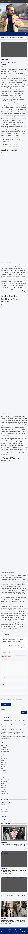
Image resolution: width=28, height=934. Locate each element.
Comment (4, 659)
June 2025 (3, 762)
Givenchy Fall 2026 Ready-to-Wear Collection (12, 729)
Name (3, 677)
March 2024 (4, 791)
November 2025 (5, 753)
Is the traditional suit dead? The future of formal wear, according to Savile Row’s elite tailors (13, 846)
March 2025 (4, 768)
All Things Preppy (7, 141)
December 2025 (5, 751)
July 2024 (3, 783)
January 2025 (4, 772)
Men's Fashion (4, 59)
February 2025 (4, 770)
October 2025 (4, 755)
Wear (8, 634)
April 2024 (3, 789)
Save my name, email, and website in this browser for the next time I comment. (13, 699)
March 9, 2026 (4, 847)
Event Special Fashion (6, 802)
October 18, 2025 (4, 66)
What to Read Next (7, 143)
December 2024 (5, 774)
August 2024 (4, 781)
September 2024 (5, 779)
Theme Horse (9, 931)
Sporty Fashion (5, 809)
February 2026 (4, 747)
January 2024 (4, 795)
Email (3, 684)
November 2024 (5, 776)
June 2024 (3, 785)
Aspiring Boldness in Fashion (17, 929)
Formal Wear (4, 804)
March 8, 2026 (4, 873)
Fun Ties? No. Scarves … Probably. (10, 144)
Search (3, 709)
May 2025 (3, 764)
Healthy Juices (4, 819)
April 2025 (3, 766)
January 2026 (4, 749)
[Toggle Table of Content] (17, 139)
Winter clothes (4, 811)
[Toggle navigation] (3, 34)
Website (3, 691)
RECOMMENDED (6, 823)
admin (11, 66)
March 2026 (4, 745)
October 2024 (4, 778)
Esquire (5, 634)
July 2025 (3, 760)
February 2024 (4, 793)
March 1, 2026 (4, 923)
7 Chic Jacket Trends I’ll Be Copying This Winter (15, 646)
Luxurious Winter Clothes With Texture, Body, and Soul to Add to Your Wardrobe (13, 640)
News (2, 808)
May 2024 (3, 787)
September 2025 (5, 757)
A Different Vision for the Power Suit (11, 146)
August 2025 (4, 758)
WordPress (24, 931)
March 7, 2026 (4, 897)
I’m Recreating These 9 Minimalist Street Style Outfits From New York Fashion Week (13, 920)
